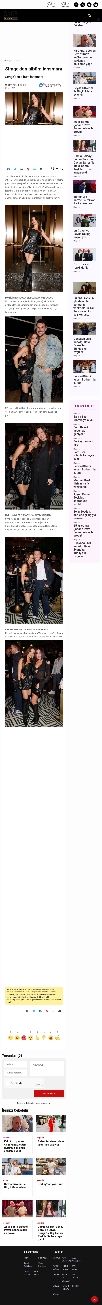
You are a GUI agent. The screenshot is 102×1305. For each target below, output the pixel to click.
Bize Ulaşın (43, 1258)
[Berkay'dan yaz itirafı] (51, 1166)
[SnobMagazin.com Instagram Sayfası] (82, 4)
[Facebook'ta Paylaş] (8, 169)
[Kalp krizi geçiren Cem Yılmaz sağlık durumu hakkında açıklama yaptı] (17, 1123)
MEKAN (56, 1286)
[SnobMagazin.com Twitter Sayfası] (89, 4)
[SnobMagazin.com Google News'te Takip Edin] (50, 85)
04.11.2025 (12, 85)
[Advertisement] (34, 37)
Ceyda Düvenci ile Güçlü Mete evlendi (15, 1185)
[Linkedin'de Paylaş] (21, 169)
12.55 (24, 85)
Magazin (19, 60)
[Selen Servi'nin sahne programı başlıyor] (51, 1123)
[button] (97, 21)
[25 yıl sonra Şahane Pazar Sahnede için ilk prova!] (17, 1209)
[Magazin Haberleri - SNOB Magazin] (11, 15)
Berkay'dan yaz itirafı (50, 1184)
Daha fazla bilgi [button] (21, 1293)
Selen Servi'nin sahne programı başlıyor (51, 1143)
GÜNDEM (75, 1286)
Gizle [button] (12, 1298)
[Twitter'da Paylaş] (15, 169)
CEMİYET (56, 1274)
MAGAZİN (57, 1258)
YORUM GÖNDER (49, 1094)
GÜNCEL (56, 1294)
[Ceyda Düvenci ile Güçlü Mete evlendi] (17, 1166)
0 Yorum (11, 88)
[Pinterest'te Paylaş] (28, 169)
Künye (26, 1258)
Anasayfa (8, 60)
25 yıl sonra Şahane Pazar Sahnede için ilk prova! (16, 1230)
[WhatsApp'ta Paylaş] (34, 169)
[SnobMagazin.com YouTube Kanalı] (95, 4)
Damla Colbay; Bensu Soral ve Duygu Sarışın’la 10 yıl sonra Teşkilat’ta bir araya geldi (50, 1233)
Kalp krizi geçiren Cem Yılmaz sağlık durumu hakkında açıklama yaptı (15, 1146)
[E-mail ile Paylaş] (41, 169)
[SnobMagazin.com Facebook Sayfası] (76, 4)
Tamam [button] (28, 1298)
